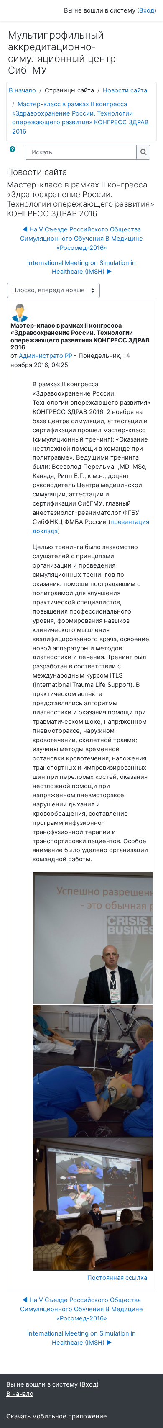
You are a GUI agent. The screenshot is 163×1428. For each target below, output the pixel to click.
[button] (14, 152)
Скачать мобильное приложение (56, 1416)
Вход (146, 10)
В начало (22, 90)
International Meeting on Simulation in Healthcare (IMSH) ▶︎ (81, 267)
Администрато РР (45, 356)
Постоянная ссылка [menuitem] (117, 1278)
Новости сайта (125, 90)
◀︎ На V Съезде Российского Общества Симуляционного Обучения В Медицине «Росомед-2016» (81, 239)
